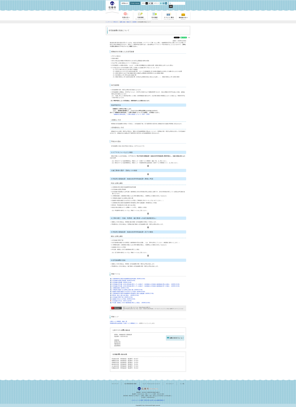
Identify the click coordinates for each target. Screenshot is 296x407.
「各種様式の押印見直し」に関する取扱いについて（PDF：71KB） (131, 114)
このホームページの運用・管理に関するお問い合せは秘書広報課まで (148, 400)
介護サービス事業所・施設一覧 (118, 321)
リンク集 (182, 383)
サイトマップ (115, 383)
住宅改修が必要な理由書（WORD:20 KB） (124, 280)
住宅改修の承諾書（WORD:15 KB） (122, 282)
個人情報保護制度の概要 (130, 383)
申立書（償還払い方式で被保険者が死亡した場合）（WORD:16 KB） (131, 302)
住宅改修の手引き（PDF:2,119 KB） (122, 300)
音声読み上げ (125, 3)
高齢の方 (129, 22)
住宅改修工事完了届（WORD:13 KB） (123, 297)
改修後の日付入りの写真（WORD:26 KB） (124, 299)
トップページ (109, 22)
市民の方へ (116, 22)
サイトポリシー (170, 383)
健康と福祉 (122, 22)
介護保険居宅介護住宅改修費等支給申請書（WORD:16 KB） (129, 278)
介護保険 (134, 22)
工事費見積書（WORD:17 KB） (121, 288)
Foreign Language (135, 3)
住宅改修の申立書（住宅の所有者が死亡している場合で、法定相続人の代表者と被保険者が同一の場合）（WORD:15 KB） (146, 286)
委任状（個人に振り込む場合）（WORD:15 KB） (126, 295)
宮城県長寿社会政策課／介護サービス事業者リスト (124, 323)
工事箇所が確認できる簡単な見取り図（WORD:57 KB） (127, 289)
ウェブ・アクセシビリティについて (151, 383)
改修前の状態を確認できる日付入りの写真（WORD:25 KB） (129, 291)
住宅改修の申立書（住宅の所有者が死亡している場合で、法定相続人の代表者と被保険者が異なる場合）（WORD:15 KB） (146, 284)
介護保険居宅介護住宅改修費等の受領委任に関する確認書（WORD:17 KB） (133, 293)
